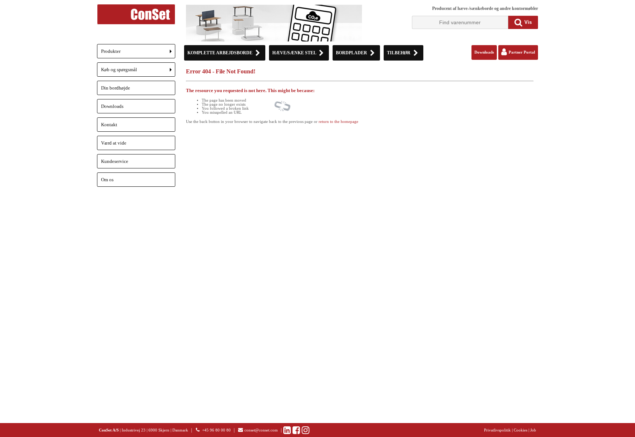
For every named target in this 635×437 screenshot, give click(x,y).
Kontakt (109, 124)
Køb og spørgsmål (138, 72)
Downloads (112, 106)
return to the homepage (338, 122)
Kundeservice (114, 161)
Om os (107, 179)
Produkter (138, 53)
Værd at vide (113, 143)
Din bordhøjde (115, 88)
